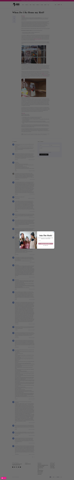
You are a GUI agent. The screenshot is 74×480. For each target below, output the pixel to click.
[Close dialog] (53, 232)
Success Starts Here (45, 243)
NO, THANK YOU (45, 245)
